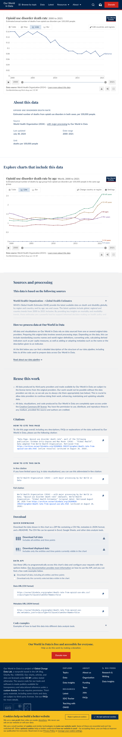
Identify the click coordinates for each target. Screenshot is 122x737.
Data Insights (69, 683)
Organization (88, 678)
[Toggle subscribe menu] (100, 5)
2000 (15, 82)
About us (87, 673)
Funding (86, 683)
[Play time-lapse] (8, 82)
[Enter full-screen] (113, 88)
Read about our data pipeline (26, 360)
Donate (111, 5)
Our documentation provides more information (49, 568)
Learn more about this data (59, 88)
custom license (10, 690)
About (76, 5)
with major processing (57, 124)
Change (90, 190)
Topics (65, 673)
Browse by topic (29, 5)
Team (85, 688)
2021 (112, 82)
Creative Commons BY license (33, 407)
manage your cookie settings (70, 731)
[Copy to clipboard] (100, 440)
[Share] (107, 88)
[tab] (12, 27)
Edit (103, 27)
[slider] (22, 82)
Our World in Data (9, 4)
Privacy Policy (49, 731)
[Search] (93, 4)
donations (43, 720)
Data (42, 5)
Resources (62, 5)
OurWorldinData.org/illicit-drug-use (19, 90)
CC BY (35, 90)
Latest (51, 5)
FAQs (45, 697)
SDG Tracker (68, 699)
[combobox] (93, 4)
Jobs (85, 693)
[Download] (101, 88)
